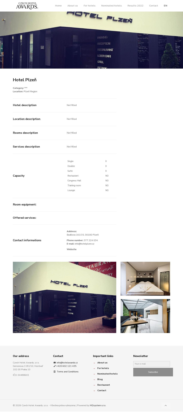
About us (102, 362)
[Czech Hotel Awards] (27, 5)
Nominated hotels (107, 373)
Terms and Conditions (67, 371)
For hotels (103, 368)
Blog (100, 379)
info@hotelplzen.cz (84, 243)
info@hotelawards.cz (67, 362)
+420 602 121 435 (66, 366)
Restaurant (103, 384)
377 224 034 (91, 240)
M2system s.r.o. (98, 405)
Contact (101, 390)
